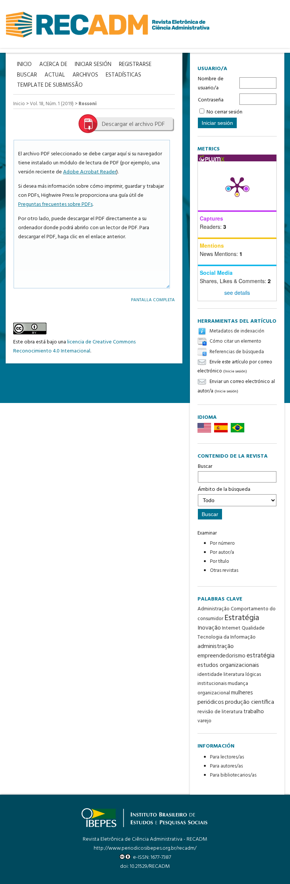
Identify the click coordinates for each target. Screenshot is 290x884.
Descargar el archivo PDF (133, 124)
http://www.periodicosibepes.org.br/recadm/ (145, 848)
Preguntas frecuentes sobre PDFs (55, 204)
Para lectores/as (227, 757)
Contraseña (211, 100)
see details (237, 292)
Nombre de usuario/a (211, 83)
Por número (222, 543)
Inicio (19, 104)
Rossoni (88, 104)
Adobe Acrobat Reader (89, 172)
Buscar (205, 466)
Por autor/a (222, 552)
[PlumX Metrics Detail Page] (237, 185)
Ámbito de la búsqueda (224, 489)
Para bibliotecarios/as (233, 775)
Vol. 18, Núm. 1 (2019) (52, 104)
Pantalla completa (153, 299)
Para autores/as (226, 766)
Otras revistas (224, 571)
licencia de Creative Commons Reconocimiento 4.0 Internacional (74, 346)
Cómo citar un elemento (235, 342)
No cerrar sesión (224, 112)
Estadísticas (123, 75)
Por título (219, 561)
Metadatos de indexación (237, 331)
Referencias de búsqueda (237, 352)
